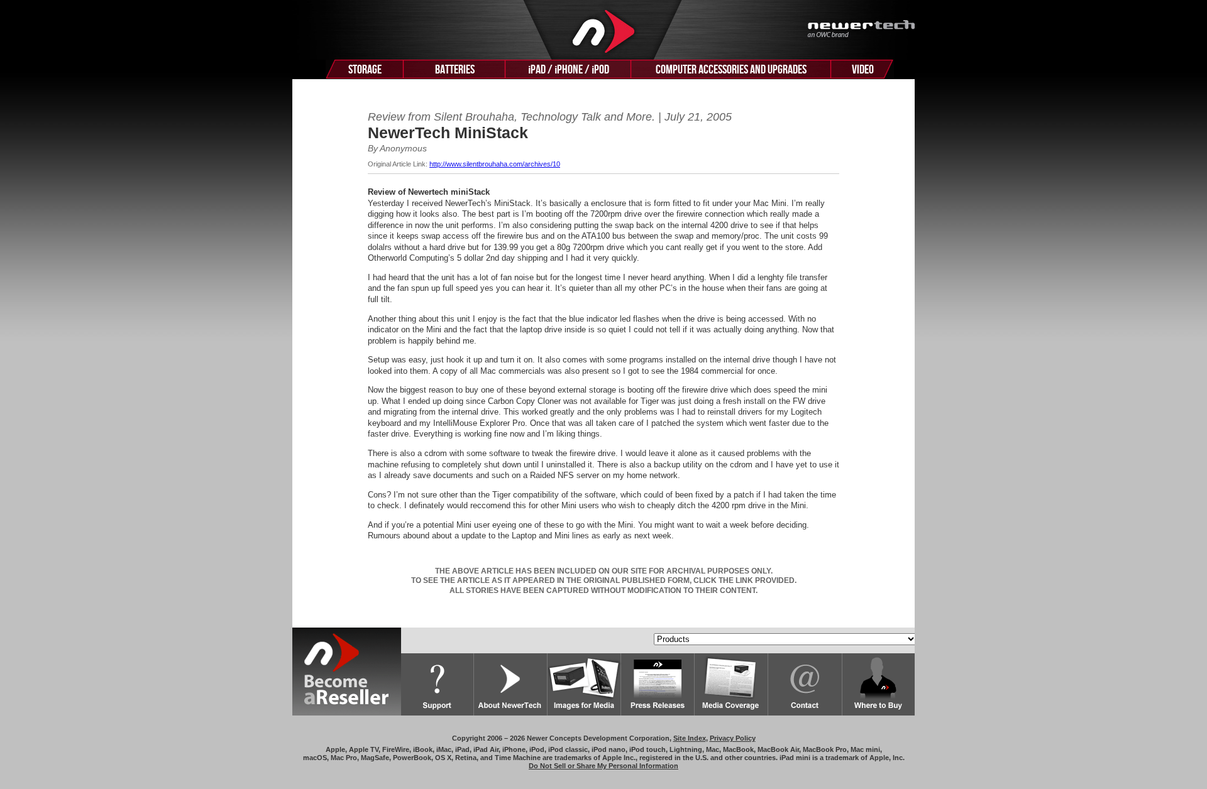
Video (863, 69)
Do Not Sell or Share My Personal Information (603, 766)
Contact (805, 684)
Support (437, 684)
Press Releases (658, 684)
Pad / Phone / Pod (568, 69)
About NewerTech (511, 684)
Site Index (689, 738)
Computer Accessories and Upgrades (731, 69)
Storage (365, 69)
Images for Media (584, 684)
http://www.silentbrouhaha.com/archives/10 (494, 164)
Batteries (455, 69)
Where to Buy (878, 684)
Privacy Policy (733, 738)
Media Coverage (731, 684)
